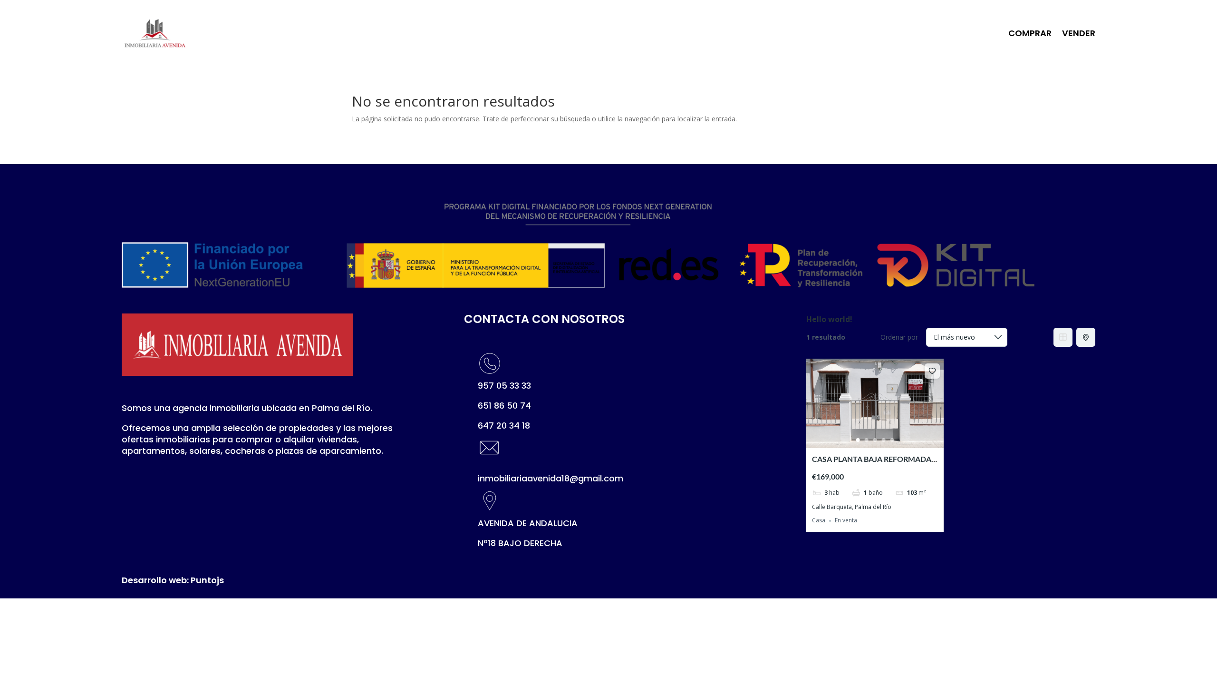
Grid (1062, 337)
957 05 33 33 (504, 385)
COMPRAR (1030, 33)
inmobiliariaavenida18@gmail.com (550, 478)
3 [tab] (875, 440)
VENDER (1078, 33)
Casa (818, 521)
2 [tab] (867, 440)
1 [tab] (858, 440)
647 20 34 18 (504, 425)
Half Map (1085, 337)
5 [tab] (892, 440)
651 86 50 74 (504, 405)
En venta (846, 521)
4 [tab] (884, 440)
